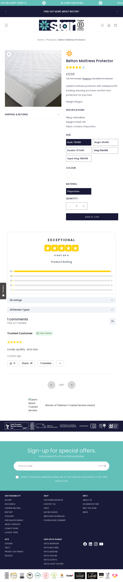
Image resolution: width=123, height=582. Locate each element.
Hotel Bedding (51, 551)
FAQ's (46, 508)
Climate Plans (11, 528)
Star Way (9, 516)
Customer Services (53, 500)
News (85, 512)
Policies (9, 555)
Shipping (86, 78)
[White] (69, 175)
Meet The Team (89, 508)
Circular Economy (14, 520)
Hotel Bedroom (51, 543)
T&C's (7, 547)
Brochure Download (54, 516)
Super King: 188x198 (77, 158)
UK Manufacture (91, 504)
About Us (87, 500)
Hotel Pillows (50, 555)
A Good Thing (11, 532)
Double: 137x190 (75, 150)
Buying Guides (51, 512)
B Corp (8, 500)
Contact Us (50, 504)
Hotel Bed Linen (51, 547)
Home (41, 39)
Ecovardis (10, 504)
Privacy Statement (14, 551)
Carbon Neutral (13, 508)
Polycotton (73, 191)
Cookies (9, 543)
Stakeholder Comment (55, 520)
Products (51, 39)
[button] (6, 25)
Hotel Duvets (50, 559)
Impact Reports (12, 524)
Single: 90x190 (101, 142)
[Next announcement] (117, 11)
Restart (9, 512)
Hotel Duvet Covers (53, 563)
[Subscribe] (101, 466)
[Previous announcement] (6, 11)
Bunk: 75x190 (74, 142)
